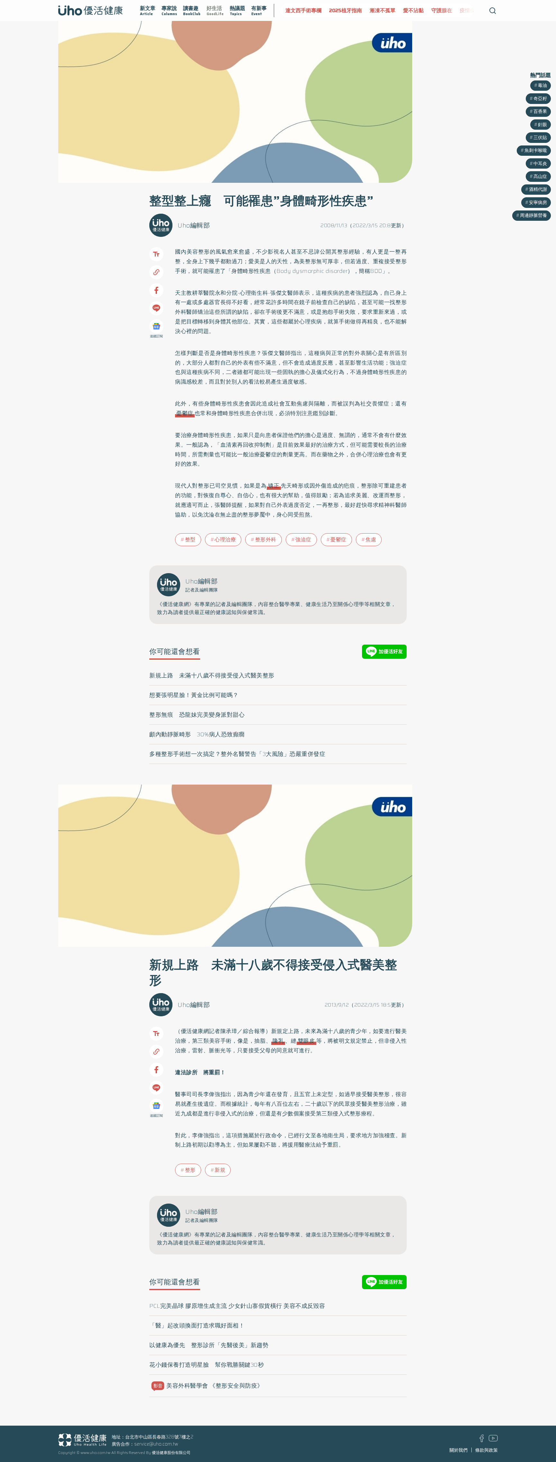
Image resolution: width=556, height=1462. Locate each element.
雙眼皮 (306, 1041)
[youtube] (493, 1439)
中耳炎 (540, 163)
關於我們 (458, 1450)
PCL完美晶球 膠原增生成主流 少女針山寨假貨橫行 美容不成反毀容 (237, 1305)
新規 (220, 1170)
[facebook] (482, 1440)
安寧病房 (538, 202)
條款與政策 (486, 1450)
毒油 (542, 85)
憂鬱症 (184, 413)
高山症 (540, 176)
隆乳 (278, 1041)
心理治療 (225, 539)
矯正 (274, 485)
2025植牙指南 (345, 10)
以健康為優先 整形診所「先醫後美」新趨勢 (208, 1345)
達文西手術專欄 (303, 10)
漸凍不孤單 (382, 10)
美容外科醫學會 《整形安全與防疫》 (208, 1385)
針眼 (542, 124)
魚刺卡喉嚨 (535, 150)
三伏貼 (540, 137)
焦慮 (371, 539)
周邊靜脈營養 (533, 215)
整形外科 (265, 539)
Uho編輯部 (194, 225)
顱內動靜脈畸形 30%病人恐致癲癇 (197, 734)
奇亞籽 (540, 98)
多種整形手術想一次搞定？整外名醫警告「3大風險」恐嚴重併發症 (237, 754)
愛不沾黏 (413, 10)
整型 (190, 539)
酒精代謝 (538, 189)
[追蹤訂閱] (156, 326)
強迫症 (303, 539)
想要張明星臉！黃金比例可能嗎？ (194, 695)
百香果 (540, 111)
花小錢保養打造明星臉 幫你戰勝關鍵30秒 (206, 1364)
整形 (190, 1170)
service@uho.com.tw (156, 1444)
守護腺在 (441, 10)
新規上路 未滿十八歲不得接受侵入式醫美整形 (211, 675)
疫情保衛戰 (473, 10)
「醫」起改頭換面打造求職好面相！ (197, 1325)
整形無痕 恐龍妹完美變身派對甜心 (197, 714)
